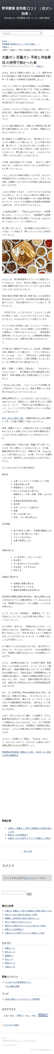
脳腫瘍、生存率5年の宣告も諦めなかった (22, 918)
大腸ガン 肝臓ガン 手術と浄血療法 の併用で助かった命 (28, 910)
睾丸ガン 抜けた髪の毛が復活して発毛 (21, 914)
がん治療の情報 (12, 986)
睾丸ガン (27, 1015)
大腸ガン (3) (10, 966)
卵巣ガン (12, 1015)
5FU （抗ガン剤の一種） (13, 418)
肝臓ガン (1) (10, 948)
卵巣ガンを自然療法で (18, 834)
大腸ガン (6, 47)
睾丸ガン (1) (10, 951)
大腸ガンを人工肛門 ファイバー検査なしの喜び (29, 838)
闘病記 (43, 1014)
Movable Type (46, 1049)
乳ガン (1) (9, 959)
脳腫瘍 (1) (9, 955)
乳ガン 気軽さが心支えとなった (18, 922)
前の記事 (28, 851)
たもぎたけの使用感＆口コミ (18, 982)
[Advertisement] (27, 787)
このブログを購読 (11, 1025)
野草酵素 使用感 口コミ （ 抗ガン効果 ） (19, 44)
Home (4, 41)
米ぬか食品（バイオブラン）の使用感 (22, 998)
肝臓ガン (34, 1015)
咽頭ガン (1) (10, 963)
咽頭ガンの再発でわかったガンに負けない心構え (25, 925)
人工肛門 (6, 1015)
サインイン (29, 877)
